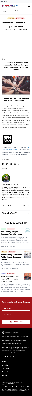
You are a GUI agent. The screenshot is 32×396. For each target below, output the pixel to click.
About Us (5, 365)
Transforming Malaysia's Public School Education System (11, 257)
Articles (11, 11)
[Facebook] (2, 356)
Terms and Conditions (21, 386)
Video (3, 273)
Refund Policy (12, 386)
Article (4, 228)
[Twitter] (5, 356)
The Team (5, 368)
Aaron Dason (18, 27)
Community (20, 18)
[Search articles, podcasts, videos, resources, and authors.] (25, 6)
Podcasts (18, 11)
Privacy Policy (5, 386)
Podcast (11, 18)
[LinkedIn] (8, 356)
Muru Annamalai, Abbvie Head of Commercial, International (11, 279)
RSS (28, 386)
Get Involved (6, 372)
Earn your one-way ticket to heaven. (11, 352)
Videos (24, 11)
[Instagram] (13, 356)
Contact (4, 375)
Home (4, 361)
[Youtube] (10, 356)
